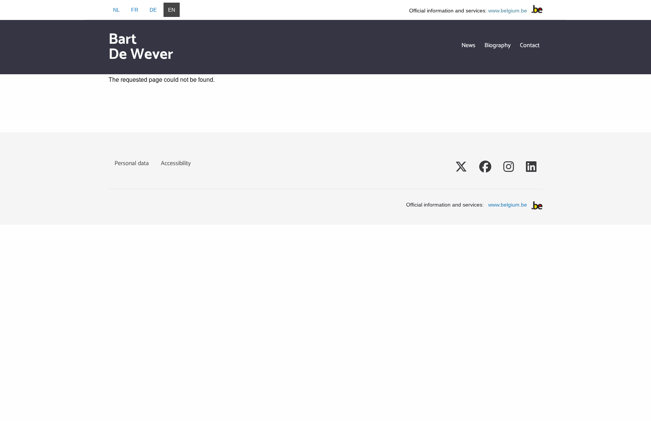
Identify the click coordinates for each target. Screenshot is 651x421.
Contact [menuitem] (529, 45)
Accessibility (176, 163)
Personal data (132, 163)
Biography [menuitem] (497, 45)
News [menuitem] (468, 45)
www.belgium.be (507, 11)
